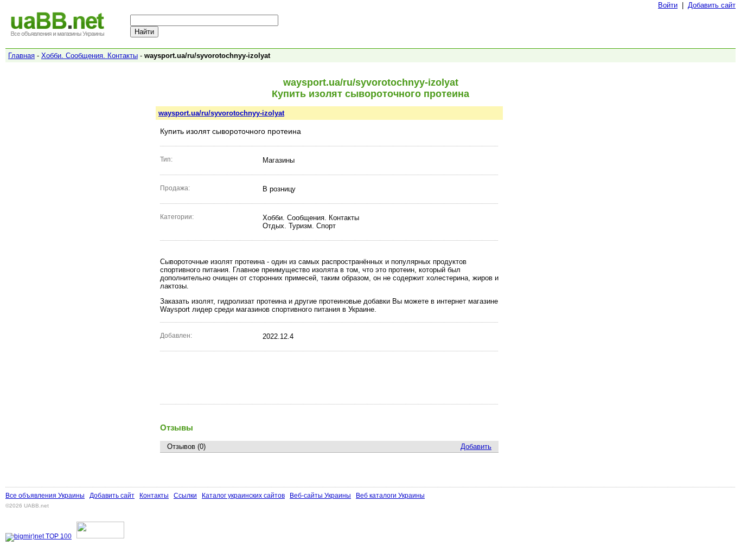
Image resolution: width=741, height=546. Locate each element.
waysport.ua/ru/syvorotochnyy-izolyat (221, 113)
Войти (668, 5)
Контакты (154, 495)
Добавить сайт (712, 5)
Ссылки (185, 495)
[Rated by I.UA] (100, 536)
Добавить (476, 446)
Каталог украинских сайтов (243, 495)
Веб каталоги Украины (390, 495)
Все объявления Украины (45, 495)
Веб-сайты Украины (320, 495)
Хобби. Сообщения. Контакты (89, 56)
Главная (21, 56)
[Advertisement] (329, 377)
